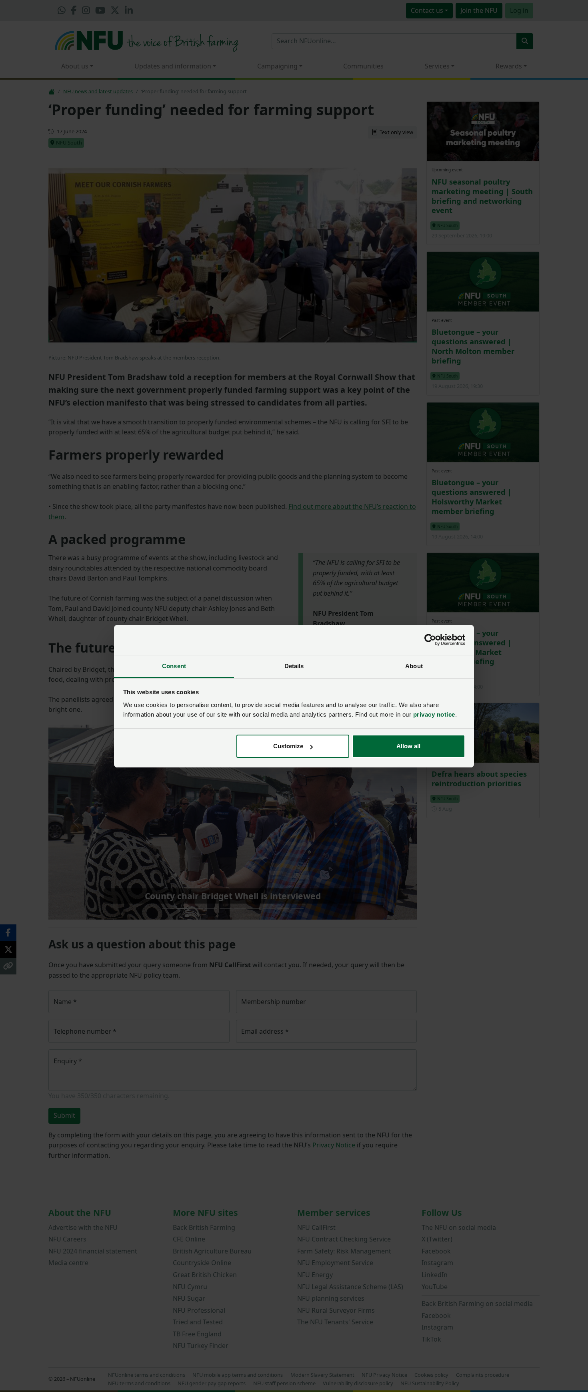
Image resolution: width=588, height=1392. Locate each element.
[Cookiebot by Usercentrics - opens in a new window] (430, 640)
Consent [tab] (174, 666)
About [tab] (414, 666)
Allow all (408, 746)
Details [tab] (294, 666)
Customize (288, 746)
